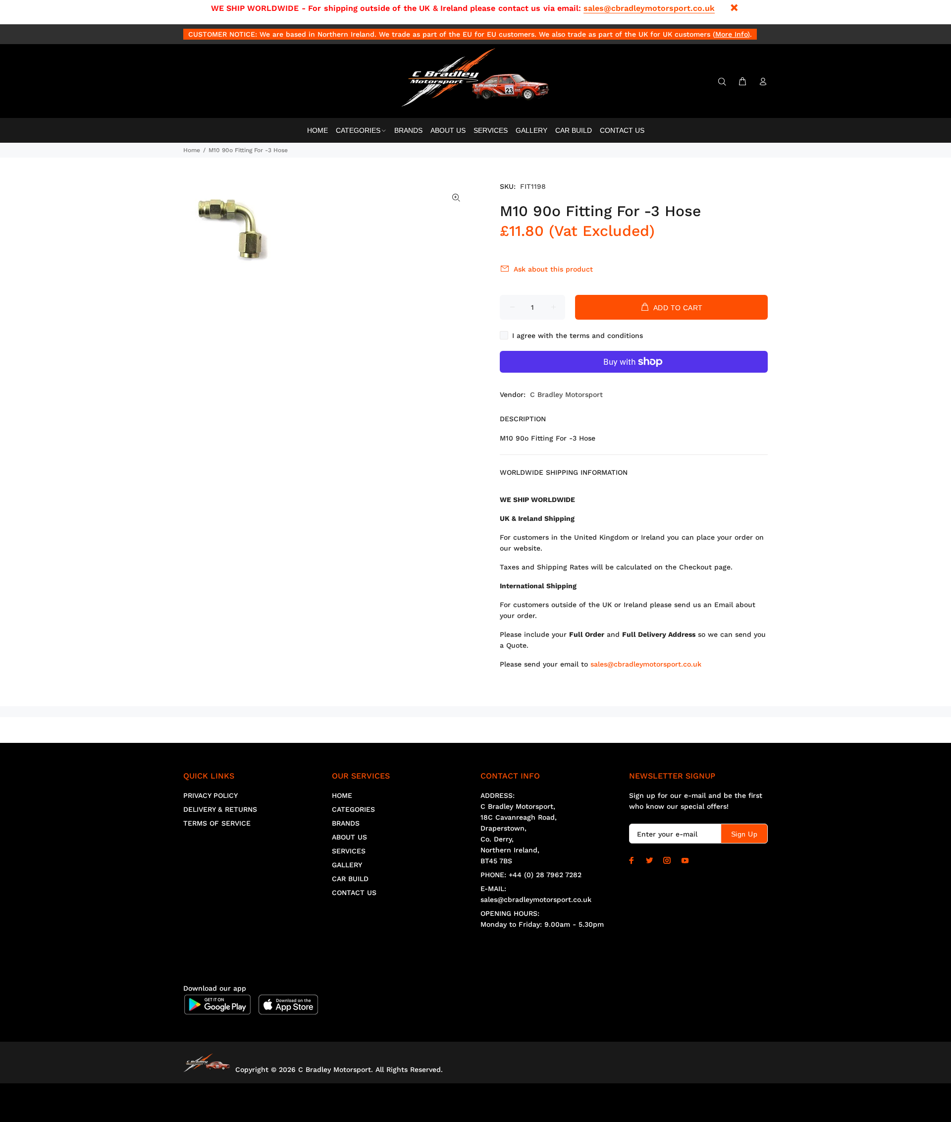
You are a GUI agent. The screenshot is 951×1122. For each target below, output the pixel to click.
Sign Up (744, 834)
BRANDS (346, 823)
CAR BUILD (350, 879)
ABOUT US (349, 837)
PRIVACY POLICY (210, 795)
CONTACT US (354, 893)
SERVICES (349, 851)
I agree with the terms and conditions (577, 335)
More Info (731, 34)
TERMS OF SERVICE (217, 823)
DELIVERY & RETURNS (220, 809)
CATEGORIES (353, 809)
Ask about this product (553, 269)
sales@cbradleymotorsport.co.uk (649, 8)
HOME (342, 795)
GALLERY (347, 865)
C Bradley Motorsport (566, 394)
